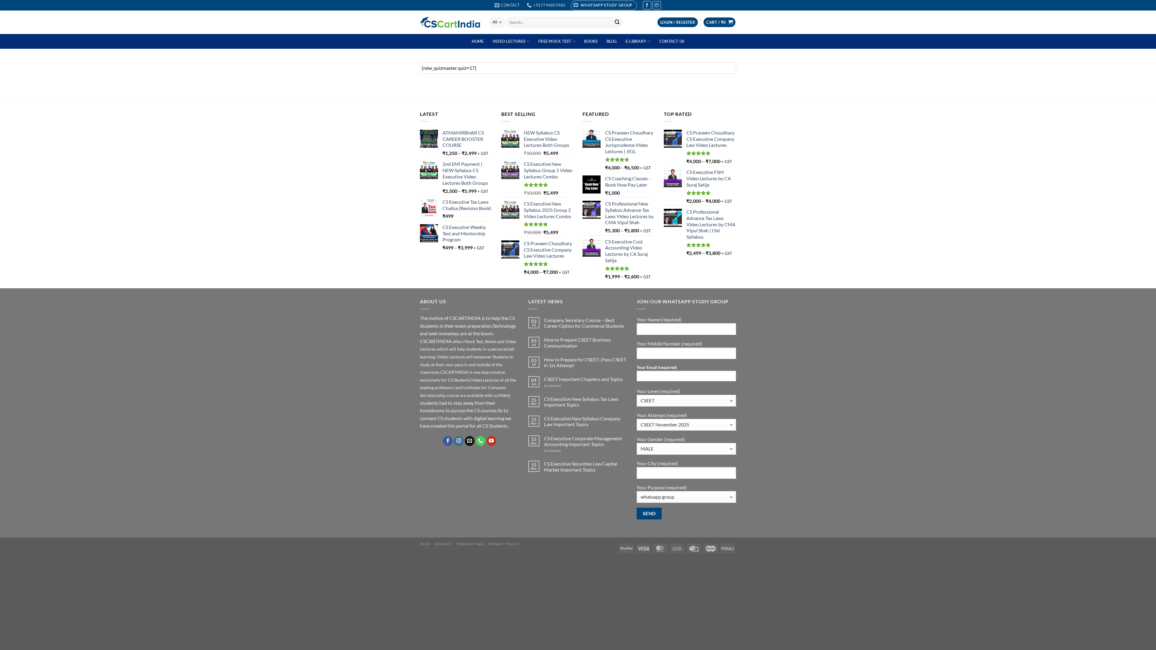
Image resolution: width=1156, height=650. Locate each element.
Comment (552, 386)
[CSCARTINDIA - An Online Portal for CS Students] (450, 22)
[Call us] (481, 441)
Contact (443, 544)
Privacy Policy (504, 544)
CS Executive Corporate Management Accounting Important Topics (583, 441)
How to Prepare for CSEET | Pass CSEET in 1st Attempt (585, 362)
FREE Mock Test (554, 41)
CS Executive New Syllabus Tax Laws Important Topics (581, 401)
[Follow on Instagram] (656, 5)
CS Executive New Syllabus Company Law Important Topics (582, 421)
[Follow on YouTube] (491, 441)
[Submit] (617, 22)
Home (478, 41)
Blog (612, 41)
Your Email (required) (657, 367)
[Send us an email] (470, 441)
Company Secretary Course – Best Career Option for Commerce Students (584, 323)
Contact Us (672, 41)
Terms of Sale (470, 544)
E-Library (636, 41)
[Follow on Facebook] (647, 5)
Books (591, 41)
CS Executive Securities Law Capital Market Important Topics (580, 466)
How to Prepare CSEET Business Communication (577, 342)
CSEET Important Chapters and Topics (583, 379)
